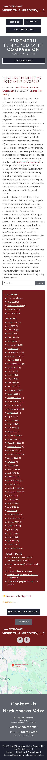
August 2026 (12, 322)
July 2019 (11, 529)
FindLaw (40, 755)
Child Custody (13, 298)
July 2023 (11, 461)
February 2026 (13, 345)
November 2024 (14, 401)
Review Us (24, 621)
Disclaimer (10, 752)
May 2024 (11, 424)
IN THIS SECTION (25, 29)
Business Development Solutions (19, 755)
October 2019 (13, 522)
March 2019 (12, 544)
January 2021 (12, 484)
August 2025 (12, 367)
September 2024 (14, 409)
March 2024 (12, 431)
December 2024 (14, 397)
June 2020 (11, 499)
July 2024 (11, 416)
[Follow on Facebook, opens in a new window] (20, 640)
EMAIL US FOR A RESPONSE (25, 611)
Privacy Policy (33, 752)
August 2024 (12, 412)
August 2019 (12, 525)
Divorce (33, 90)
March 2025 (12, 386)
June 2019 (11, 533)
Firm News (11, 313)
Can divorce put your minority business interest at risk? (19, 559)
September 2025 (14, 363)
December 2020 (14, 488)
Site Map (21, 752)
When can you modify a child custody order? (23, 565)
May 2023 (11, 469)
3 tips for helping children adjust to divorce (22, 583)
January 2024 (12, 439)
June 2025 (11, 375)
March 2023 (12, 476)
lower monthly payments (28, 161)
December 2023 (14, 443)
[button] (14, 21)
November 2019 (14, 518)
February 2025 (13, 390)
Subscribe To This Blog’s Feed (18, 596)
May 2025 (11, 379)
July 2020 (11, 495)
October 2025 (13, 360)
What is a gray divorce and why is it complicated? (22, 576)
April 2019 (11, 541)
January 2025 (12, 394)
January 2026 (12, 348)
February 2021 (13, 480)
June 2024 (11, 420)
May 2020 (11, 503)
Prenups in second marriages (19, 571)
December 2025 (14, 352)
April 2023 (11, 473)
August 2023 (12, 458)
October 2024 (13, 405)
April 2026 (11, 337)
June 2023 (11, 465)
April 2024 (11, 427)
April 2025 (11, 382)
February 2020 (13, 514)
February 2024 (13, 435)
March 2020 (12, 510)
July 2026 (11, 326)
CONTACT (34, 22)
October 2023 (13, 450)
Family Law (12, 309)
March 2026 (12, 341)
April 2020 (11, 507)
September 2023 (14, 454)
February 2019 (13, 548)
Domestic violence (15, 305)
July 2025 (11, 371)
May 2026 (11, 333)
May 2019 (11, 537)
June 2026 (11, 330)
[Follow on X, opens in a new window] (27, 640)
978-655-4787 (25, 60)
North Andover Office (23, 727)
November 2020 (14, 492)
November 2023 (14, 446)
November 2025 (14, 356)
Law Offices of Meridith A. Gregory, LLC (27, 746)
